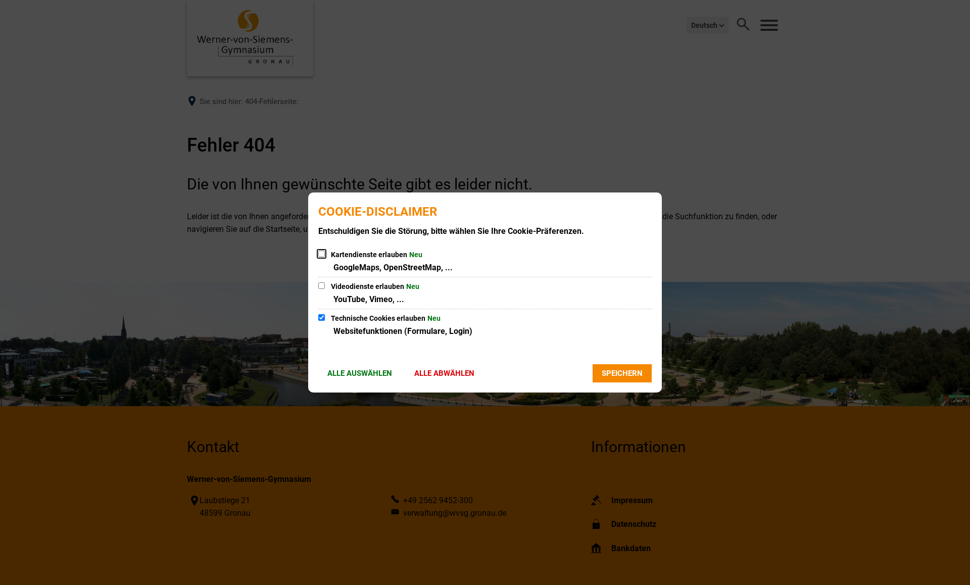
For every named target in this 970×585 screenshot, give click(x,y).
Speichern (622, 373)
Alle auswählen (359, 373)
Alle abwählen (444, 373)
